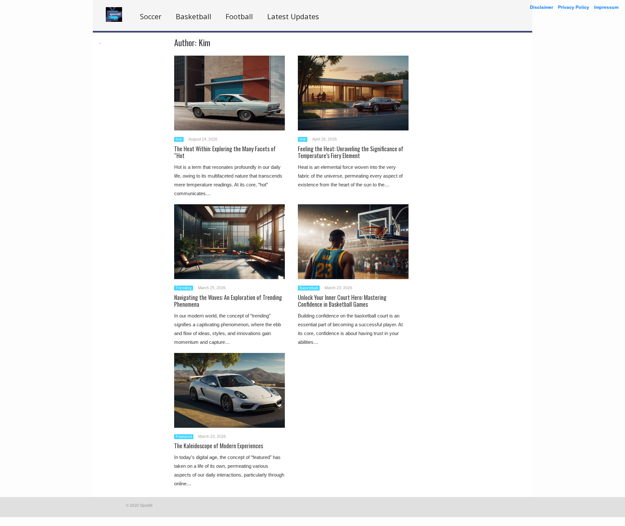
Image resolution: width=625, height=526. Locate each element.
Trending (183, 288)
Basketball (193, 16)
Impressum (606, 7)
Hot (179, 139)
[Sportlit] (114, 20)
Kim (204, 42)
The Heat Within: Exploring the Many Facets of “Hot (225, 152)
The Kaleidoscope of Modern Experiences (218, 445)
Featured (184, 436)
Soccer (150, 16)
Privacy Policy (573, 7)
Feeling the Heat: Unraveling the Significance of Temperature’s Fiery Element (350, 152)
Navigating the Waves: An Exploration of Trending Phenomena (228, 301)
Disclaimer (541, 7)
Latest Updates (293, 16)
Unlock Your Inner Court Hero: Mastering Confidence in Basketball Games (342, 301)
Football (239, 16)
